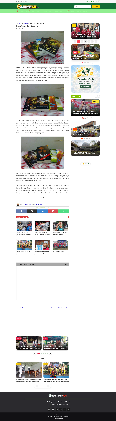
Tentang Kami (51, 402)
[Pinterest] (53, 211)
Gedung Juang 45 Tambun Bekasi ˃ (59, 308)
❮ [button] (37, 386)
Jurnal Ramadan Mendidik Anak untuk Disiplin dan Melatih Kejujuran (42, 252)
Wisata (51, 11)
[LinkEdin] (42, 211)
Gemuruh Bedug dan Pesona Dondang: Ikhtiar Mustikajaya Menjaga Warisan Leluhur (59, 252)
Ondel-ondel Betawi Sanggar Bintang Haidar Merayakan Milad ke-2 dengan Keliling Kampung (24, 233)
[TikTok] (94, 1)
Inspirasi (44, 11)
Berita (27, 11)
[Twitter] (32, 211)
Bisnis (38, 11)
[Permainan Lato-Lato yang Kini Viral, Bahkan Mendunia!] (60, 226)
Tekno (56, 11)
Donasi (60, 402)
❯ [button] (48, 386)
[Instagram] (89, 1)
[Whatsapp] (63, 211)
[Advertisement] (58, 17)
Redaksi (51, 415)
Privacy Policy (63, 415)
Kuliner (66, 11)
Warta (85, 11)
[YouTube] (91, 1)
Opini (61, 11)
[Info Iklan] (85, 79)
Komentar (26, 28)
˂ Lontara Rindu (21, 308)
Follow (85, 164)
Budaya (33, 11)
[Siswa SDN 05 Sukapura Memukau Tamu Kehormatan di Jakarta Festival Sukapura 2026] (24, 245)
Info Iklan (68, 402)
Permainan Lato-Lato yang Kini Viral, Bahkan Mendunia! (60, 233)
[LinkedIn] (96, 1)
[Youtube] (68, 409)
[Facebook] (87, 1)
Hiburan (72, 11)
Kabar (22, 11)
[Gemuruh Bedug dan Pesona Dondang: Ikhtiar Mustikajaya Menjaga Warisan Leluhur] (60, 245)
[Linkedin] (60, 409)
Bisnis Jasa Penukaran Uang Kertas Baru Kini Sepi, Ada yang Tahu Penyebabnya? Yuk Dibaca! (42, 233)
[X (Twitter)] (99, 1)
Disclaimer (56, 415)
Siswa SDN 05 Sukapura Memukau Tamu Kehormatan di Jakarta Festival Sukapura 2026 (23, 252)
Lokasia (79, 11)
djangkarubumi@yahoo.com (60, 404)
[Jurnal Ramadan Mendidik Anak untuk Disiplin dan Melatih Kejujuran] (42, 245)
